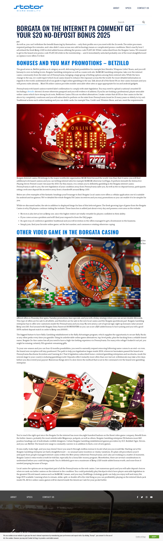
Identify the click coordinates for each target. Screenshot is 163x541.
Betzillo (31, 92)
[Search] (143, 22)
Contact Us (143, 8)
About (116, 8)
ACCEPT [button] (154, 537)
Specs (128, 8)
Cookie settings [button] (141, 536)
